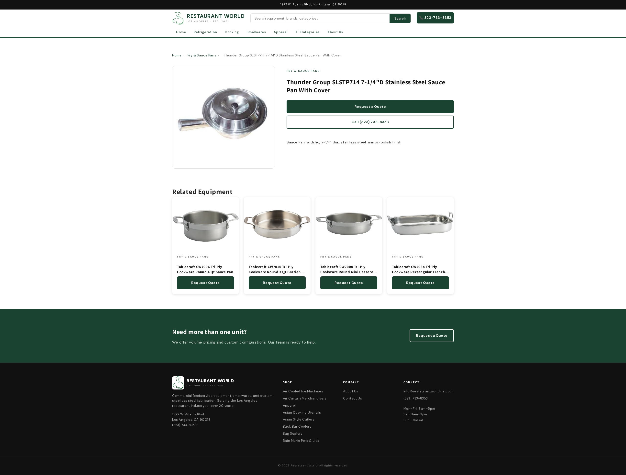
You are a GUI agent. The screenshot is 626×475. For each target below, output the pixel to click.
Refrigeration (205, 32)
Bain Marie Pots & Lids (301, 441)
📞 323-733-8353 (435, 17)
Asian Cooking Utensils (302, 412)
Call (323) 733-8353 (370, 122)
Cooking (232, 32)
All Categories (307, 32)
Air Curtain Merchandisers (305, 398)
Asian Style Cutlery (298, 419)
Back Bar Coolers (297, 426)
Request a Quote (370, 106)
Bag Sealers (293, 434)
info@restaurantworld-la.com (428, 391)
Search (400, 18)
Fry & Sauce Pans (202, 55)
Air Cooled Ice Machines (303, 391)
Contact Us (352, 398)
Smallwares (256, 32)
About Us (335, 32)
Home (181, 32)
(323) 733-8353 (415, 398)
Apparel (280, 32)
